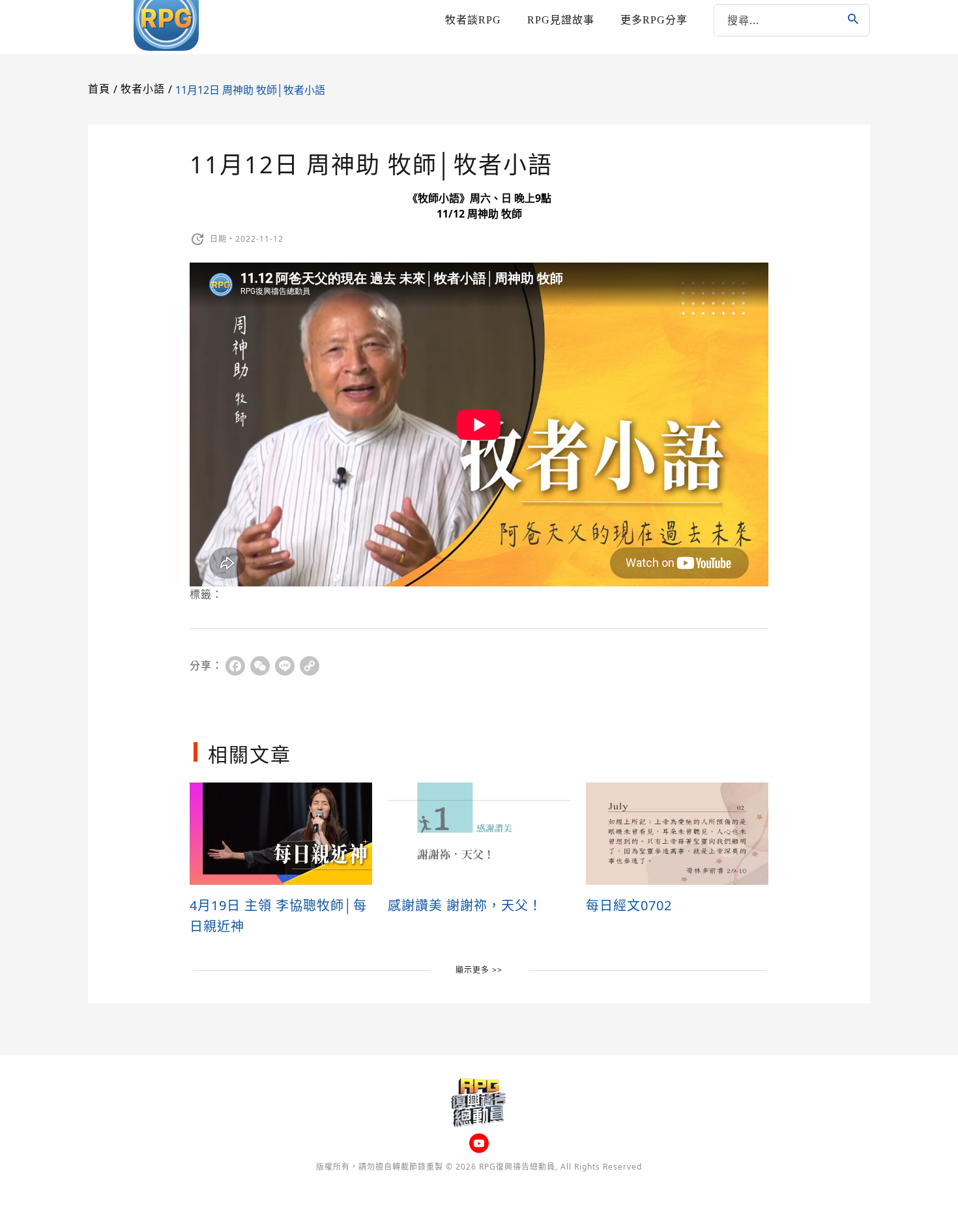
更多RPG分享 (654, 19)
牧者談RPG (473, 19)
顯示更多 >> (479, 969)
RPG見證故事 (560, 19)
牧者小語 (143, 88)
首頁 (99, 88)
